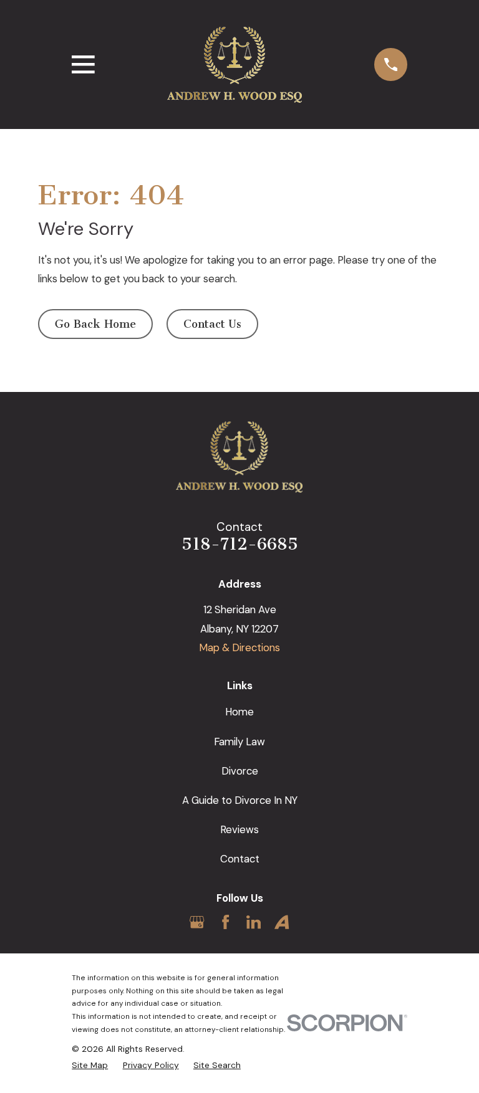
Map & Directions (239, 647)
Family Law (239, 741)
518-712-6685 (239, 544)
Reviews (239, 829)
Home (239, 711)
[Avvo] (281, 922)
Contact (239, 859)
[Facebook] (225, 922)
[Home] (234, 64)
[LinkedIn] (253, 922)
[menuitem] (90, 1065)
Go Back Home (95, 324)
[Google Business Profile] (197, 922)
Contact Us (212, 324)
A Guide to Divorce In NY (240, 800)
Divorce (239, 771)
